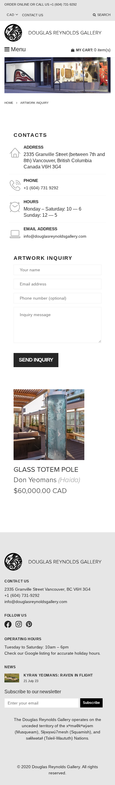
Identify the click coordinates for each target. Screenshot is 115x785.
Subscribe (91, 703)
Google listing (37, 653)
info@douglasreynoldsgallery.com (55, 236)
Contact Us (32, 15)
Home (8, 102)
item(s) (93, 49)
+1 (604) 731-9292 (22, 595)
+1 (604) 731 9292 (41, 187)
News (10, 667)
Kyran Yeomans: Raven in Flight (58, 675)
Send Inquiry (36, 360)
